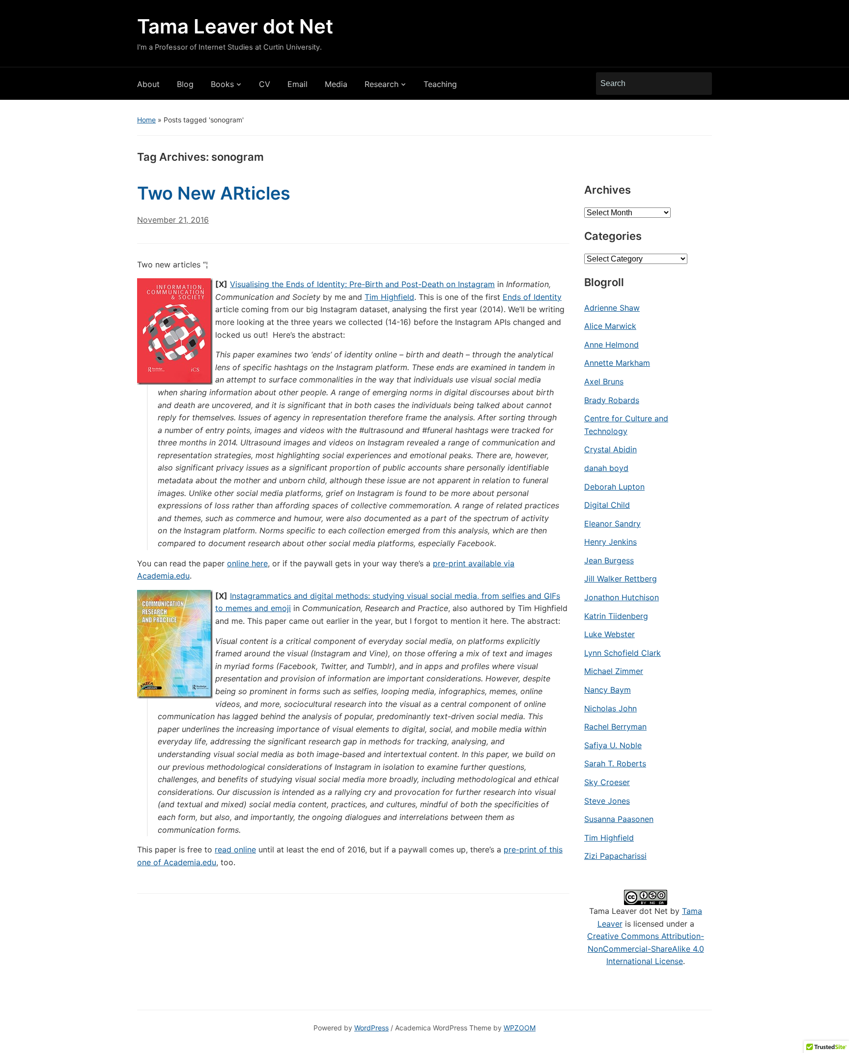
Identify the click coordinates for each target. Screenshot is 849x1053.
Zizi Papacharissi (615, 856)
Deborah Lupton (614, 487)
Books (222, 84)
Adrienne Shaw (612, 308)
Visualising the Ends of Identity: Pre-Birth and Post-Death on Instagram (362, 284)
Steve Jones (607, 801)
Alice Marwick (610, 326)
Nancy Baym (607, 690)
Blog (185, 84)
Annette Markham (617, 363)
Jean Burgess (609, 560)
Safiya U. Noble (613, 745)
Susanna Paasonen (618, 819)
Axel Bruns (603, 381)
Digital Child (607, 505)
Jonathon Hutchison (621, 597)
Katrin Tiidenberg (616, 616)
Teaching (440, 84)
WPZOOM (520, 1028)
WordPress (371, 1028)
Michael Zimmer (613, 671)
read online (235, 849)
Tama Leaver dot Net (235, 26)
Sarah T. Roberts (615, 763)
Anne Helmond (611, 345)
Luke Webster (609, 634)
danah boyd (606, 468)
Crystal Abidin (610, 449)
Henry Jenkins (610, 542)
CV (264, 84)
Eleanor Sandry (612, 523)
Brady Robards (611, 400)
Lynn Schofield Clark (622, 653)
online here (247, 563)
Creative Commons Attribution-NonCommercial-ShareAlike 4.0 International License (645, 948)
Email (297, 84)
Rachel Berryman (615, 726)
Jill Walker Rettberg (620, 579)
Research (381, 84)
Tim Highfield (389, 297)
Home (146, 120)
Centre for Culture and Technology (626, 424)
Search (699, 83)
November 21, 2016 (173, 220)
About (148, 84)
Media (336, 84)
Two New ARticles (213, 193)
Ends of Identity (532, 297)
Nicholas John (610, 708)
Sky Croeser (607, 782)
